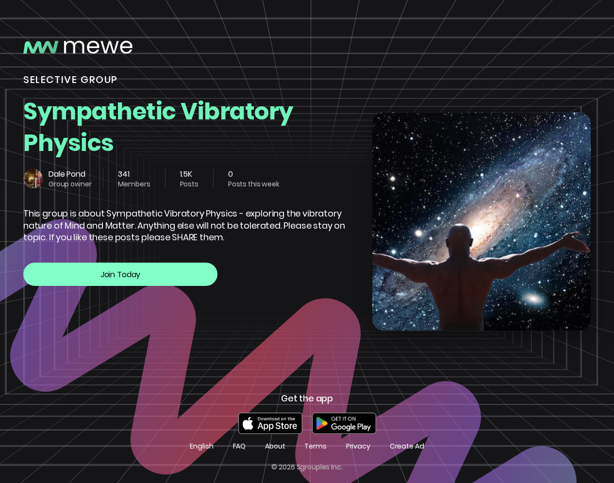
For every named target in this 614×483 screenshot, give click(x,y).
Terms (315, 446)
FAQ (239, 446)
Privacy (358, 446)
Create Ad (407, 446)
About (275, 446)
